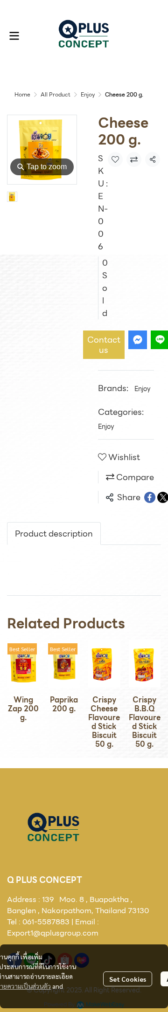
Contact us (103, 345)
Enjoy (88, 94)
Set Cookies (127, 979)
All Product (55, 94)
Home (22, 94)
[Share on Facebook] (149, 497)
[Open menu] (14, 36)
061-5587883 (46, 922)
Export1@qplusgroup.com (52, 933)
